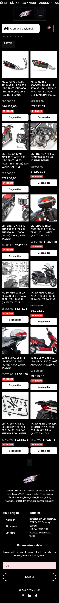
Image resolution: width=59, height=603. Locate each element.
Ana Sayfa (7, 36)
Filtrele (8, 42)
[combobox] (21, 28)
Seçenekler (15, 117)
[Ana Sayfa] (24, 13)
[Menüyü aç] (40, 13)
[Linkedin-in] (29, 595)
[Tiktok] (36, 595)
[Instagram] (22, 595)
